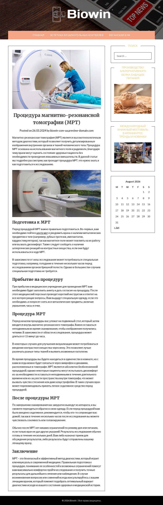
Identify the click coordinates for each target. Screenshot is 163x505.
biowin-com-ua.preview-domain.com (72, 130)
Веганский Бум (119, 35)
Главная (38, 35)
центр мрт (42, 232)
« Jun (116, 227)
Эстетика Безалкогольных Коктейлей (77, 35)
